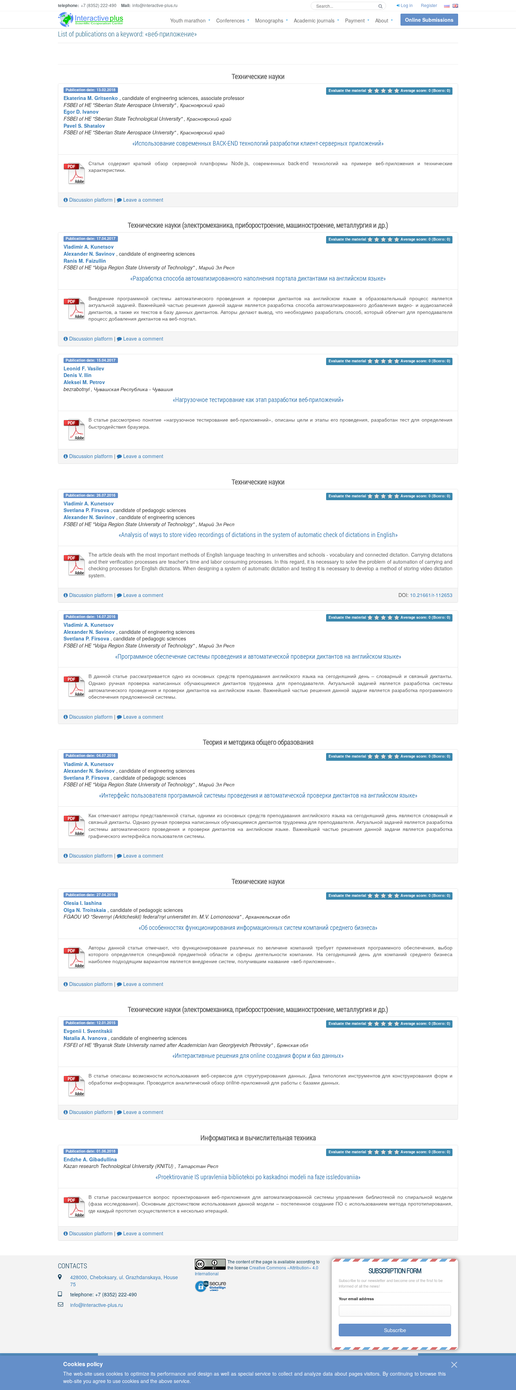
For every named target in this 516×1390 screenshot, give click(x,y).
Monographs (269, 20)
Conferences (230, 20)
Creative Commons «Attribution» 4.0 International (256, 1270)
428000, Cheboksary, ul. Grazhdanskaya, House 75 (124, 1281)
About (381, 20)
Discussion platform (90, 199)
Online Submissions (429, 19)
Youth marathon (188, 20)
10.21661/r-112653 (431, 594)
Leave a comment (142, 199)
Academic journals (314, 20)
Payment (355, 20)
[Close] (454, 1364)
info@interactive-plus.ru (96, 1304)
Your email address (356, 1298)
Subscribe (395, 1330)
